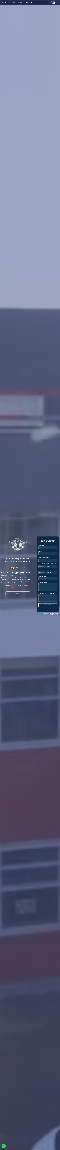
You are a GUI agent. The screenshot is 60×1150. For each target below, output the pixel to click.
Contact (17, 593)
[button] (3, 1146)
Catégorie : (41, 570)
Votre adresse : (42, 582)
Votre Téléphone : (43, 557)
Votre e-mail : (42, 576)
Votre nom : (41, 545)
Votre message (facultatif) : (46, 593)
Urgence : (41, 551)
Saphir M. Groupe (24, 574)
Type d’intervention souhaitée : (47, 563)
